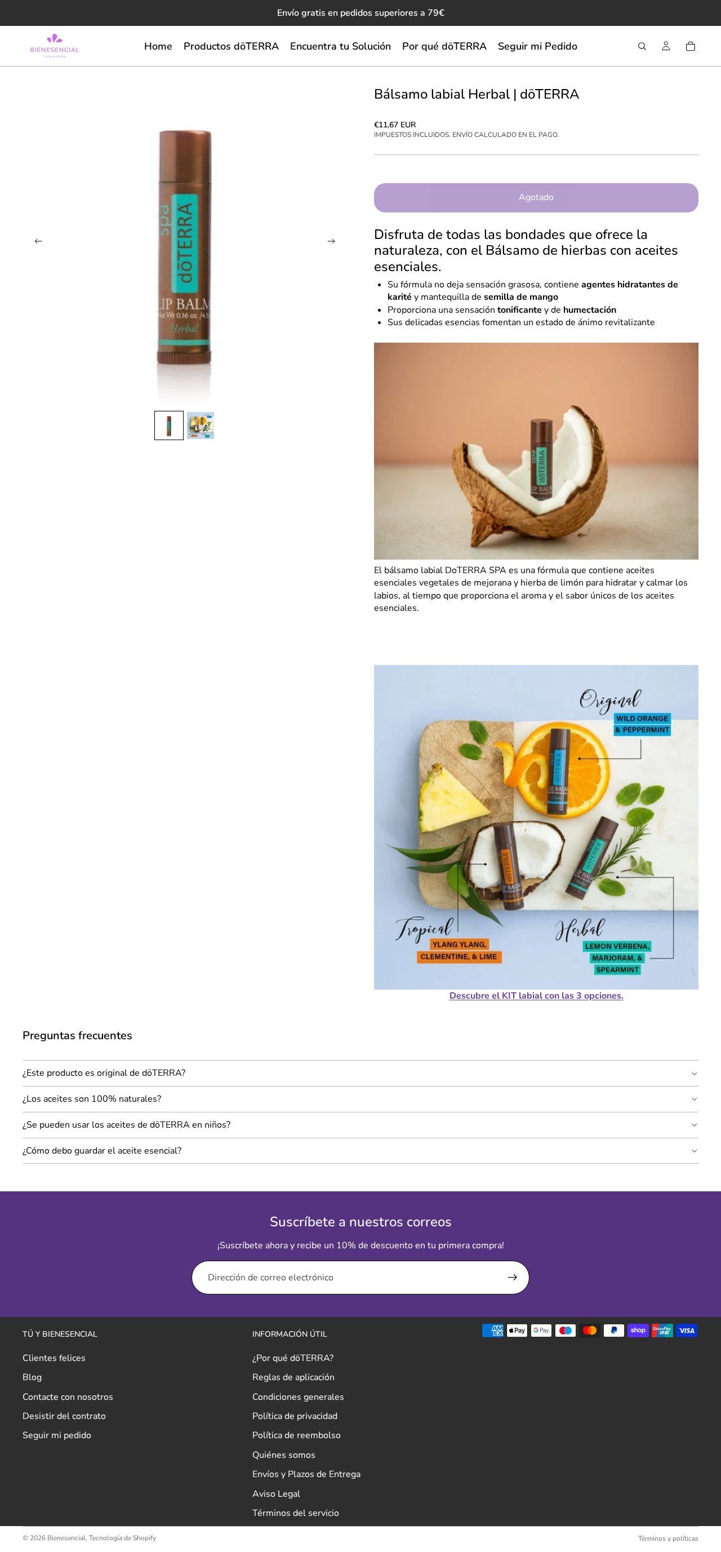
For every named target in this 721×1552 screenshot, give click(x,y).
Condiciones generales (298, 1396)
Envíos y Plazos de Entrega (306, 1474)
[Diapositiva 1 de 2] (169, 425)
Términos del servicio (295, 1513)
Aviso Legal (276, 1493)
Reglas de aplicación (293, 1377)
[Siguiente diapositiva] (334, 242)
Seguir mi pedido (57, 1435)
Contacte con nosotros (68, 1396)
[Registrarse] (512, 1277)
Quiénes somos (283, 1455)
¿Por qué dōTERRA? (292, 1358)
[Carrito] (690, 46)
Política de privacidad (294, 1416)
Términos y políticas (668, 1538)
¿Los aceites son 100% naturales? (92, 1099)
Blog (32, 1377)
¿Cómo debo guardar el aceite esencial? (102, 1151)
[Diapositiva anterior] (35, 242)
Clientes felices (54, 1358)
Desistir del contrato (64, 1416)
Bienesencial (66, 1537)
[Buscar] (642, 46)
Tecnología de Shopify (122, 1537)
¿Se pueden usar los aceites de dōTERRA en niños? (126, 1125)
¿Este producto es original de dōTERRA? (104, 1073)
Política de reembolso (296, 1435)
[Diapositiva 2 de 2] (200, 425)
